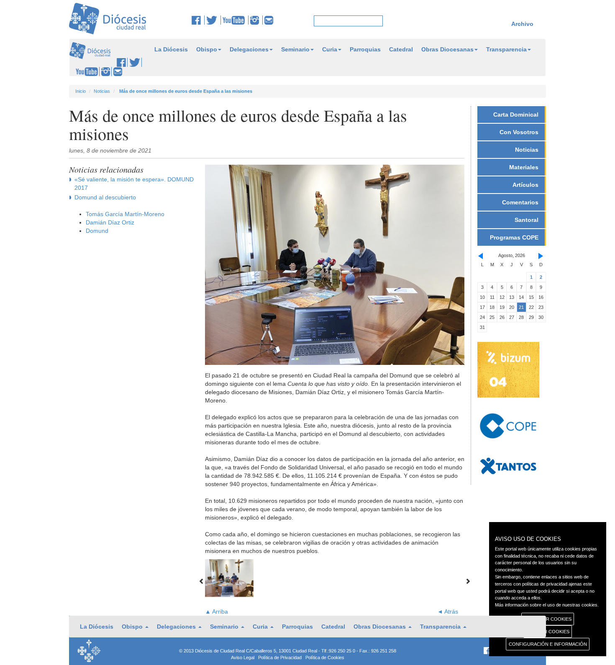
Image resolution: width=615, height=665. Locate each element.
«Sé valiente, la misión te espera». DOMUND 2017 (134, 183)
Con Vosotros (519, 132)
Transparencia (506, 49)
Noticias (102, 91)
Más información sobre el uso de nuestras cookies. (547, 604)
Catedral (401, 49)
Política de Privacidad (280, 657)
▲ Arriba (216, 611)
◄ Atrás (447, 611)
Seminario (295, 49)
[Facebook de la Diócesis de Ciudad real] (198, 20)
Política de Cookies (324, 657)
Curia (329, 49)
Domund (97, 230)
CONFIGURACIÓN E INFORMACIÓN (548, 644)
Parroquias (365, 49)
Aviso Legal (242, 657)
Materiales (523, 167)
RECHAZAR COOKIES (547, 619)
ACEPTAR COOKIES (547, 631)
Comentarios (520, 202)
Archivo (522, 23)
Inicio (80, 91)
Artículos (525, 184)
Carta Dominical (515, 114)
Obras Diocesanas (447, 49)
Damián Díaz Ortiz (110, 222)
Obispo (206, 49)
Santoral (526, 220)
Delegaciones (249, 49)
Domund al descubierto (105, 197)
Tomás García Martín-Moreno (125, 214)
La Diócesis (171, 49)
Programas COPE (514, 237)
